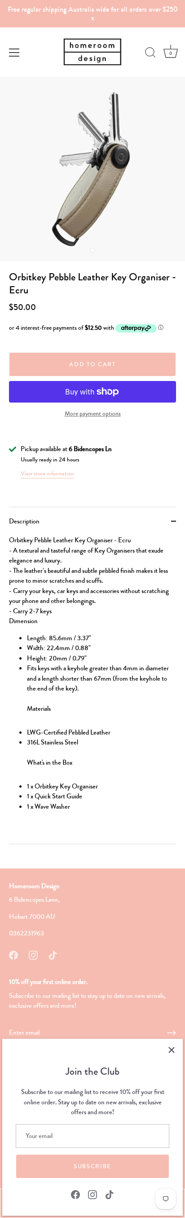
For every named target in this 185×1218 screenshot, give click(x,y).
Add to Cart (92, 364)
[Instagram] (92, 1194)
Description (24, 521)
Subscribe (92, 1166)
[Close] (171, 1050)
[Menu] (14, 52)
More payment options (93, 413)
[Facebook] (75, 1194)
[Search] (150, 54)
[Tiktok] (109, 1194)
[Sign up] (171, 1032)
